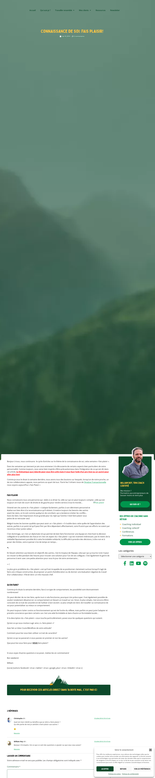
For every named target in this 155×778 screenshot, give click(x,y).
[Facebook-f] (125, 563)
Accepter (104, 769)
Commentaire (13, 766)
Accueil (33, 10)
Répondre (17, 733)
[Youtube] (138, 563)
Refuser (123, 769)
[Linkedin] (131, 563)
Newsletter (115, 10)
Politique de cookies (114, 774)
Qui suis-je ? (45, 10)
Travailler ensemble (63, 10)
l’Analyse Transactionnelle (95, 482)
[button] (150, 750)
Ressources (101, 10)
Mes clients (84, 10)
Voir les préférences (142, 769)
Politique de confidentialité (130, 774)
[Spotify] (145, 563)
